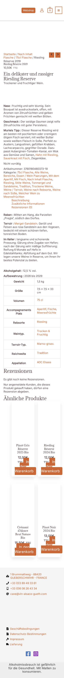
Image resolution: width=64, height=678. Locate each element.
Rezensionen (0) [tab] (22, 207)
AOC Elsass (44, 362)
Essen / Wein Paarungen (32, 175)
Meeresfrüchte (46, 312)
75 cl (40, 300)
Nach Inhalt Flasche (39, 179)
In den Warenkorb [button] (24, 466)
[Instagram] (36, 654)
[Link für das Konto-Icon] (42, 10)
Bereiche (9, 175)
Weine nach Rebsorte (37, 189)
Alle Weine (41, 172)
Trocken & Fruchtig (43, 332)
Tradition (24, 186)
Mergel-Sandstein (25, 223)
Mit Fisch (20, 179)
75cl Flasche (24, 57)
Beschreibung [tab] (20, 200)
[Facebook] (28, 654)
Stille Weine (22, 182)
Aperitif (41, 309)
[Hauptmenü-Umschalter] (58, 10)
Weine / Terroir (13, 189)
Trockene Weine (42, 186)
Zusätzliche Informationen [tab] (28, 203)
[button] (32, 10)
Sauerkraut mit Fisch (17, 158)
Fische (52, 309)
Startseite (10, 54)
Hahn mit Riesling (47, 155)
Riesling (9, 182)
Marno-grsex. (45, 343)
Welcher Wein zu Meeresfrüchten (22, 195)
